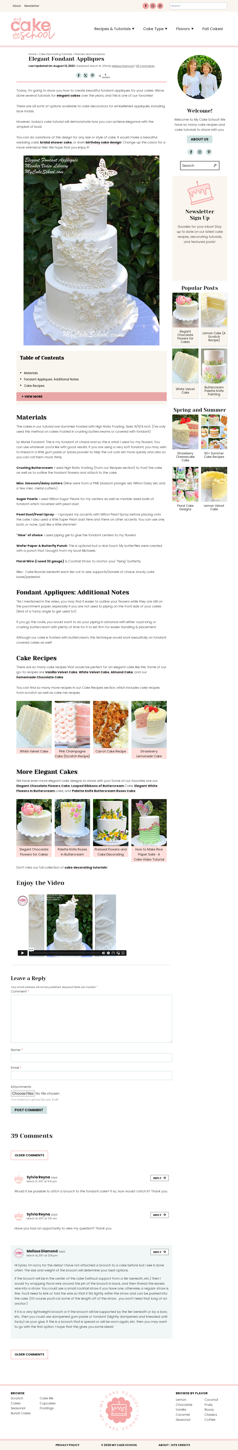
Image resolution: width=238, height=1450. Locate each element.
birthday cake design (103, 142)
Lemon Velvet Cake (214, 507)
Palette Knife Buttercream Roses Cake (103, 791)
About (17, 6)
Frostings (47, 1408)
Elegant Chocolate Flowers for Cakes (185, 337)
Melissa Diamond (123, 66)
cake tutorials (185, 129)
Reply (157, 1178)
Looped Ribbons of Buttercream (98, 786)
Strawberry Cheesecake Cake (185, 457)
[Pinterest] (160, 6)
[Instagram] (153, 6)
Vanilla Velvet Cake (61, 672)
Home (32, 54)
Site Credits (180, 1445)
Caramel (183, 1414)
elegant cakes (68, 95)
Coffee (210, 1419)
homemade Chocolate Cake (39, 677)
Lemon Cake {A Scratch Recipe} (214, 336)
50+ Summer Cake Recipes (214, 455)
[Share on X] (85, 76)
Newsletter (31, 6)
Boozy (209, 1409)
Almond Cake (122, 672)
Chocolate (184, 1404)
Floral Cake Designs (185, 507)
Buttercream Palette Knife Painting (214, 391)
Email (16, 1068)
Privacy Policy (67, 1445)
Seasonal (18, 1408)
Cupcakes (48, 1403)
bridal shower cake (56, 142)
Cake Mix (46, 1398)
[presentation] (185, 310)
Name (16, 1050)
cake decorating (78, 867)
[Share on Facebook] (78, 76)
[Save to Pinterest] (92, 76)
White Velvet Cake (94, 672)
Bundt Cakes (21, 1413)
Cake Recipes (34, 386)
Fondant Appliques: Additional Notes (51, 379)
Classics (211, 1414)
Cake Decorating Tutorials (55, 54)
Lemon (181, 1399)
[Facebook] (146, 6)
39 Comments (145, 66)
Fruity (209, 1404)
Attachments (21, 1087)
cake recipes (208, 124)
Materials (31, 373)
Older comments (29, 1155)
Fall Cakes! (212, 29)
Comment (20, 991)
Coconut (211, 1399)
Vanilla (181, 1409)
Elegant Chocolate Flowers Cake (43, 786)
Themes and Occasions (90, 54)
